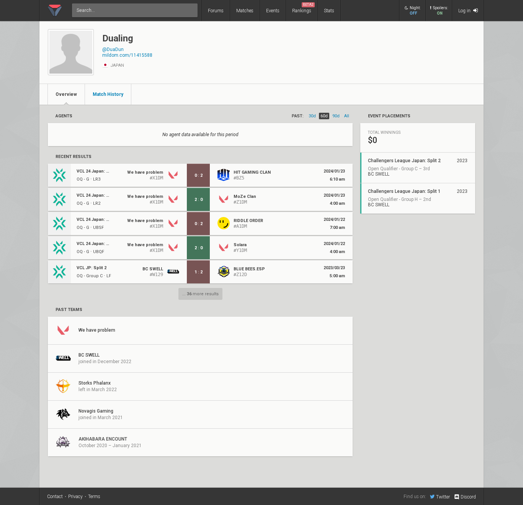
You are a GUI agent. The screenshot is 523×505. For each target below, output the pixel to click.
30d (312, 116)
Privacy (75, 496)
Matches (244, 10)
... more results (200, 293)
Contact (55, 496)
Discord (468, 497)
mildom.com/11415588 (127, 55)
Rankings (303, 8)
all (346, 116)
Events (272, 10)
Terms (94, 496)
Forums (216, 10)
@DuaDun (113, 49)
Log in (465, 10)
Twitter (443, 496)
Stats (329, 10)
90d (336, 116)
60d (324, 116)
